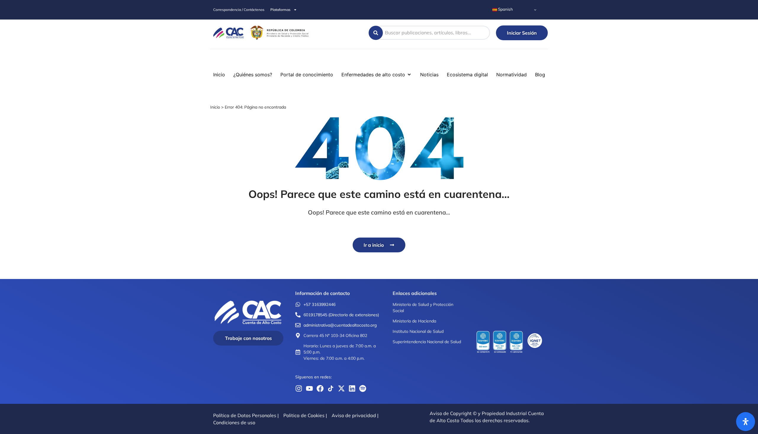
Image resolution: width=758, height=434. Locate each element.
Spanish (505, 9)
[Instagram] (298, 388)
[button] (8, 60)
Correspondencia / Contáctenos (238, 9)
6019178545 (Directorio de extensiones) (341, 314)
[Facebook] (320, 388)
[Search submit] (376, 33)
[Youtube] (309, 388)
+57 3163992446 (319, 304)
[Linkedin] (352, 388)
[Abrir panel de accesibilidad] (745, 421)
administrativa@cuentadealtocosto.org (340, 325)
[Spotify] (362, 388)
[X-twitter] (341, 388)
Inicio (215, 107)
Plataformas (280, 9)
